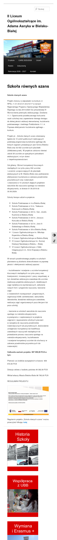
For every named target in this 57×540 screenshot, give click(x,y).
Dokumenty (21, 66)
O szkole (11, 60)
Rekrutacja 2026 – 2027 (17, 71)
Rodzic (10, 66)
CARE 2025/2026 (25, 60)
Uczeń (38, 60)
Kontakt (33, 71)
